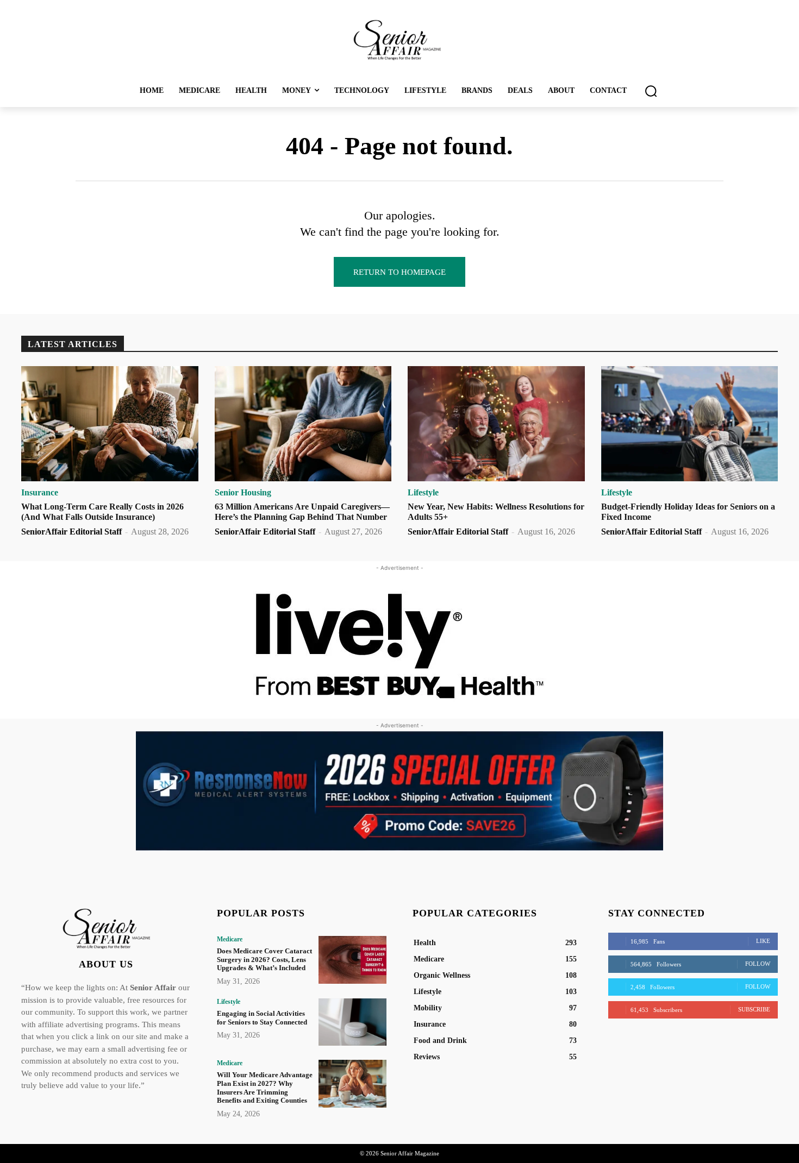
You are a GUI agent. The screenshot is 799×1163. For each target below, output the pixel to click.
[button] (650, 90)
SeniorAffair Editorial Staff (71, 531)
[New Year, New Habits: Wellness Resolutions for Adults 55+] (496, 423)
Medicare (229, 939)
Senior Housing (243, 492)
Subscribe (754, 1009)
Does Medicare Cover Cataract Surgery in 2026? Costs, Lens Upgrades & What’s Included (264, 959)
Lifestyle (423, 492)
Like (763, 941)
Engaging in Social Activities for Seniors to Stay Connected (262, 1017)
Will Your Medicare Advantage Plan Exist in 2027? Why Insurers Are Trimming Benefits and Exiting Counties (265, 1087)
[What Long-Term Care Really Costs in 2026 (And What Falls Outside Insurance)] (109, 423)
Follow (757, 963)
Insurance (39, 492)
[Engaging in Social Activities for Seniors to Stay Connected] (352, 1022)
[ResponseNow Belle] (399, 791)
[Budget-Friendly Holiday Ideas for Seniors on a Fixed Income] (689, 423)
